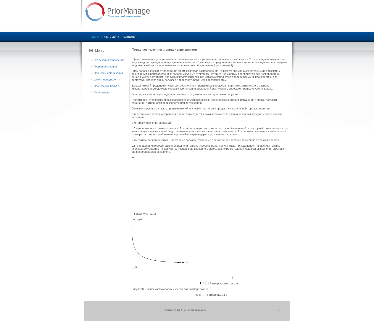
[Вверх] (278, 311)
